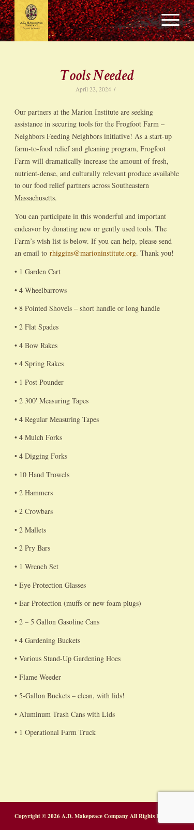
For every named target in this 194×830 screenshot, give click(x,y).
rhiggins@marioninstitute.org (93, 253)
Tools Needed (97, 77)
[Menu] (165, 20)
